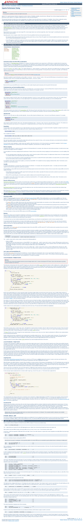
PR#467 (11, 298)
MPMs (67, 181)
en (63, 9)
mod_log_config (51, 222)
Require (12, 74)
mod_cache (15, 227)
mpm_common (6, 49)
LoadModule (41, 216)
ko (66, 9)
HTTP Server (7, 5)
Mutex (6, 332)
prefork (9, 206)
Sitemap (75, 2)
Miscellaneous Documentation (27, 5)
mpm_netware (23, 199)
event (9, 204)
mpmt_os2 (28, 199)
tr (68, 9)
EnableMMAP (14, 51)
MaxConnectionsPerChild (9, 181)
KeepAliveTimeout (16, 54)
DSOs (9, 215)
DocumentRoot (23, 110)
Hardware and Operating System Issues (75, 9)
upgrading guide (37, 74)
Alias (53, 110)
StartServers (15, 58)
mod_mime (40, 222)
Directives (65, 2)
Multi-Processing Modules (31, 198)
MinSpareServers (15, 56)
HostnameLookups (15, 50)
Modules (61, 2)
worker (33, 183)
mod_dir (6, 48)
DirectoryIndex (15, 49)
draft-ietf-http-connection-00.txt (16, 359)
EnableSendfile (15, 53)
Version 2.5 (19, 5)
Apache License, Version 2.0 (14, 520)
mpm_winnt (35, 199)
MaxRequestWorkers (8, 27)
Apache (3, 5)
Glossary (71, 2)
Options (13, 57)
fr (64, 9)
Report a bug (80, 2)
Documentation (13, 5)
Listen (40, 265)
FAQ (69, 2)
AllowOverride (15, 48)
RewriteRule (58, 110)
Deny (20, 68)
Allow (10, 68)
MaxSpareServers (15, 55)
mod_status (6, 50)
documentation (33, 211)
